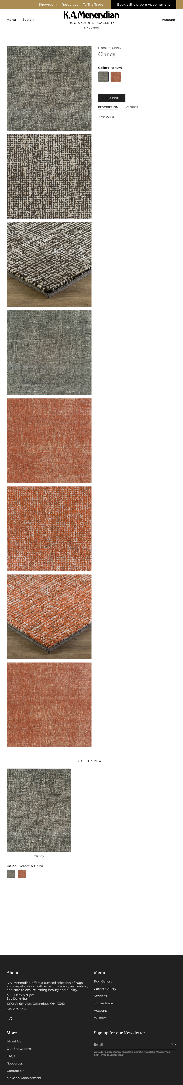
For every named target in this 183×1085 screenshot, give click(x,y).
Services (100, 996)
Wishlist (100, 1018)
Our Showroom (19, 1048)
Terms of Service (108, 1054)
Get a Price (111, 98)
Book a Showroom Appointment (143, 4)
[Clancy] (39, 810)
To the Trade (103, 1003)
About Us (14, 1041)
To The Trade (93, 4)
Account (100, 1010)
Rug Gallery (103, 981)
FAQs (11, 1056)
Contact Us (15, 1071)
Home (102, 47)
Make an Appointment (24, 1078)
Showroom (48, 4)
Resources (70, 4)
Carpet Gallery (105, 989)
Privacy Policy (164, 1051)
